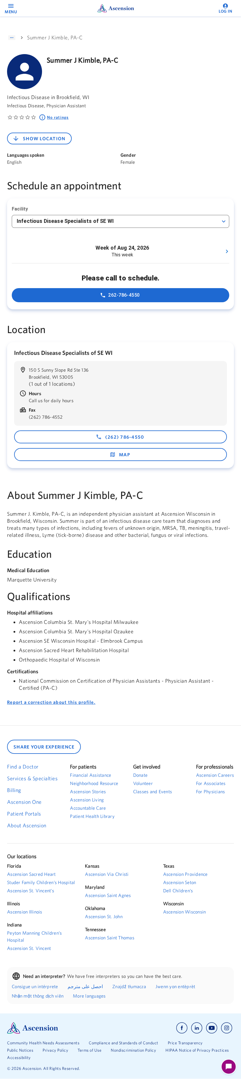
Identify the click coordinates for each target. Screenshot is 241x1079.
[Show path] (11, 37)
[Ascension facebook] (182, 1028)
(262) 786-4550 (124, 437)
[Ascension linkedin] (196, 1028)
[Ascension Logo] (63, 1028)
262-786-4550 (124, 295)
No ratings (58, 117)
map (124, 454)
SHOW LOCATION (44, 138)
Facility (20, 209)
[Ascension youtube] (211, 1028)
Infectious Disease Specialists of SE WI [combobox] (65, 221)
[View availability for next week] (227, 251)
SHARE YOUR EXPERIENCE (44, 746)
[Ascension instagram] (226, 1028)
